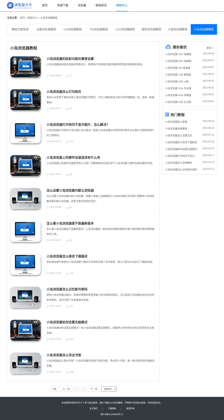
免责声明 (130, 408)
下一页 (93, 389)
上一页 (66, 389)
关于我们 (93, 408)
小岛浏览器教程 (48, 17)
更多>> (210, 48)
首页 (22, 17)
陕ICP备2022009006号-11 (112, 414)
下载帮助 (112, 408)
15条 (54, 389)
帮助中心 (32, 17)
